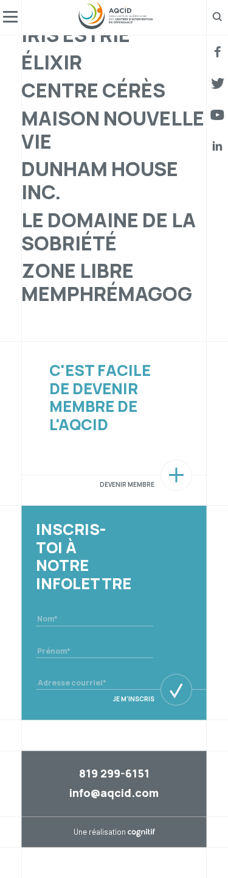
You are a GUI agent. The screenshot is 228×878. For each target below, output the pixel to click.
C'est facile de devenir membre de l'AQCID (100, 397)
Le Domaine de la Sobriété (108, 232)
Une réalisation (114, 832)
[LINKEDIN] (217, 146)
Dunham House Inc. (99, 180)
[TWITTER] (218, 83)
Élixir (51, 62)
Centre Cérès (93, 90)
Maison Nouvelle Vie (112, 130)
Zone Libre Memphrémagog (106, 282)
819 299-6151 (114, 773)
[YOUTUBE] (217, 115)
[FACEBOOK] (217, 51)
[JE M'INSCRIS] (176, 690)
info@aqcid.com (114, 792)
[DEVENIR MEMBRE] (176, 475)
